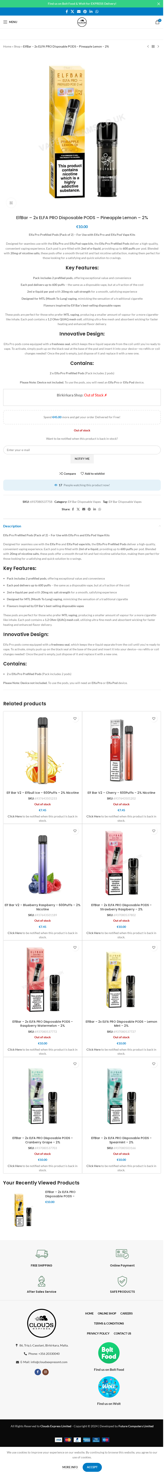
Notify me (82, 458)
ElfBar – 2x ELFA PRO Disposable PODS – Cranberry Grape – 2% (42, 1140)
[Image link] (42, 1322)
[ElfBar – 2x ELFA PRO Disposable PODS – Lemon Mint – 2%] (121, 979)
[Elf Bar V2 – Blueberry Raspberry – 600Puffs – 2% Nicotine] (42, 863)
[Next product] (158, 46)
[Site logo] (82, 21)
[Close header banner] (158, 3)
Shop (17, 46)
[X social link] (72, 11)
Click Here (15, 816)
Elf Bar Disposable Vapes (84, 501)
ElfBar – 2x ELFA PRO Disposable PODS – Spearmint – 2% (121, 1140)
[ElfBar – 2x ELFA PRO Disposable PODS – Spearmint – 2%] (121, 1096)
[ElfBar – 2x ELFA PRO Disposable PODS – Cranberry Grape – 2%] (42, 1096)
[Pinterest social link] (85, 11)
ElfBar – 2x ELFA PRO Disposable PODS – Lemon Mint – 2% (121, 1023)
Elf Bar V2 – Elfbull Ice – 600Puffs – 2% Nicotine (43, 793)
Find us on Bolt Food (109, 1369)
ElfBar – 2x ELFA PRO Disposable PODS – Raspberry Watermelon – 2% (42, 1023)
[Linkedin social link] (91, 11)
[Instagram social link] (45, 1372)
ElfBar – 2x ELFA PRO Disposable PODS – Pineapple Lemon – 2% (62, 1196)
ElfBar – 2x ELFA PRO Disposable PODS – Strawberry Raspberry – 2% (121, 907)
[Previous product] (148, 46)
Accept (92, 1467)
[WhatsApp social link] (97, 11)
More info (70, 1467)
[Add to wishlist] (75, 718)
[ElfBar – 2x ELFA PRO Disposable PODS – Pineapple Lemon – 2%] (22, 1210)
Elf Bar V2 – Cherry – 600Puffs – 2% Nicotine (121, 793)
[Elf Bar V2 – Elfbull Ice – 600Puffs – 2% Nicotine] (42, 751)
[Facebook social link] (66, 11)
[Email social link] (79, 11)
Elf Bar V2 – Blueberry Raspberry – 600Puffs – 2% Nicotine (43, 907)
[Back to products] (153, 46)
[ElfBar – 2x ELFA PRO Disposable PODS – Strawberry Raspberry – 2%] (121, 863)
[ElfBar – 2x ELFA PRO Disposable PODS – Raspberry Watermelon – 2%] (42, 979)
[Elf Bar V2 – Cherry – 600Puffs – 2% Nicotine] (121, 751)
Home (7, 46)
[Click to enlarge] (11, 203)
